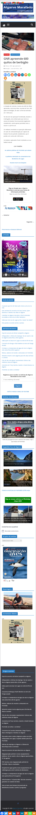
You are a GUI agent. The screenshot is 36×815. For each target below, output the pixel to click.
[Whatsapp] (29, 74)
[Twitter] (8, 74)
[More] (5, 78)
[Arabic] (2, 2)
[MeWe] (22, 74)
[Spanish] (23, 2)
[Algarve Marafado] (4, 25)
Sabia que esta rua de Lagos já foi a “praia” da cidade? (17, 320)
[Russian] (20, 2)
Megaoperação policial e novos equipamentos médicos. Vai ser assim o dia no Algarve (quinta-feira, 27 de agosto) (17, 756)
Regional (6, 54)
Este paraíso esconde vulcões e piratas (13, 323)
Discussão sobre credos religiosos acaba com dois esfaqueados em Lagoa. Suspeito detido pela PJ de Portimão (17, 739)
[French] (11, 2)
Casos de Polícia (15, 54)
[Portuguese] (18, 2)
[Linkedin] (15, 74)
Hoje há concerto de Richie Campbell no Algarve (15, 333)
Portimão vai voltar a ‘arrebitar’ (10, 370)
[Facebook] (5, 74)
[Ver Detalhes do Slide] (18, 288)
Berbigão (7, 68)
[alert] (18, 531)
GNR (21, 68)
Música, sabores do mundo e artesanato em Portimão (17, 353)
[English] (9, 2)
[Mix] (25, 74)
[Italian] (16, 2)
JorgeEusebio (17, 66)
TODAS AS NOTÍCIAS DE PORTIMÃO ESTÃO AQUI (16, 490)
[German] (14, 2)
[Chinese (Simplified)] (5, 2)
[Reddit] (12, 74)
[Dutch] (7, 2)
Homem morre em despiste (18, 163)
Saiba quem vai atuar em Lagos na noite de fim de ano (17, 340)
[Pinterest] (19, 74)
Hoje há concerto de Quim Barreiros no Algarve (16, 750)
